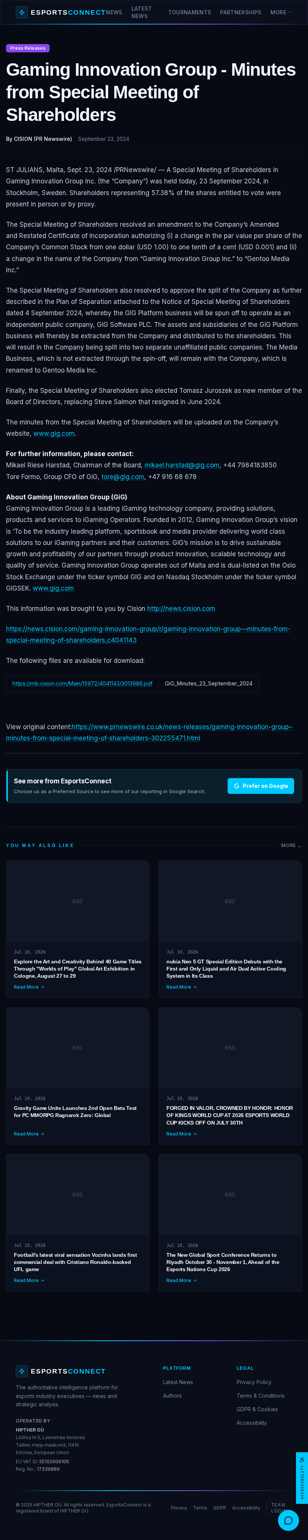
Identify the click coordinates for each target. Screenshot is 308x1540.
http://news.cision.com (181, 608)
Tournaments (189, 12)
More (278, 12)
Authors (172, 1395)
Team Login (279, 1508)
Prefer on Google (265, 786)
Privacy (179, 1508)
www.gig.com (54, 433)
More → (291, 845)
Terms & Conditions (261, 1395)
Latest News (141, 12)
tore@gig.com (122, 477)
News (114, 12)
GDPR (219, 1508)
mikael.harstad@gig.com (182, 465)
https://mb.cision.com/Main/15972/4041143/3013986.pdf (82, 683)
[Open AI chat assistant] (288, 1520)
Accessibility (252, 1422)
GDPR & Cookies (257, 1409)
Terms (200, 1508)
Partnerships (240, 12)
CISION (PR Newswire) (43, 139)
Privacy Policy (254, 1382)
